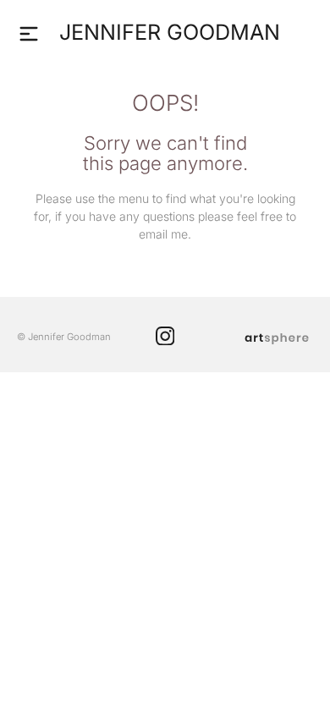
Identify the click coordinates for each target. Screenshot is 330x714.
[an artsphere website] (276, 337)
